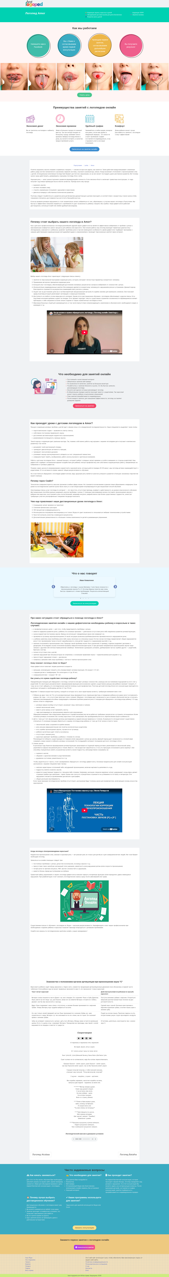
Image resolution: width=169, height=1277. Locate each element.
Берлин (27, 1264)
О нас (87, 1266)
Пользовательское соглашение (96, 1264)
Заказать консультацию (84, 1228)
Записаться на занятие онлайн (84, 149)
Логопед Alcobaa (41, 1154)
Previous (53, 587)
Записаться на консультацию (84, 603)
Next (115, 587)
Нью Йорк (28, 1258)
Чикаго (27, 1262)
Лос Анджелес (30, 1260)
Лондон (28, 1266)
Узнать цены (84, 95)
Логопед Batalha (128, 1154)
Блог (87, 1270)
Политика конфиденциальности (97, 1262)
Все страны (29, 1270)
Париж (27, 1268)
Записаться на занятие (84, 406)
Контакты (89, 1268)
